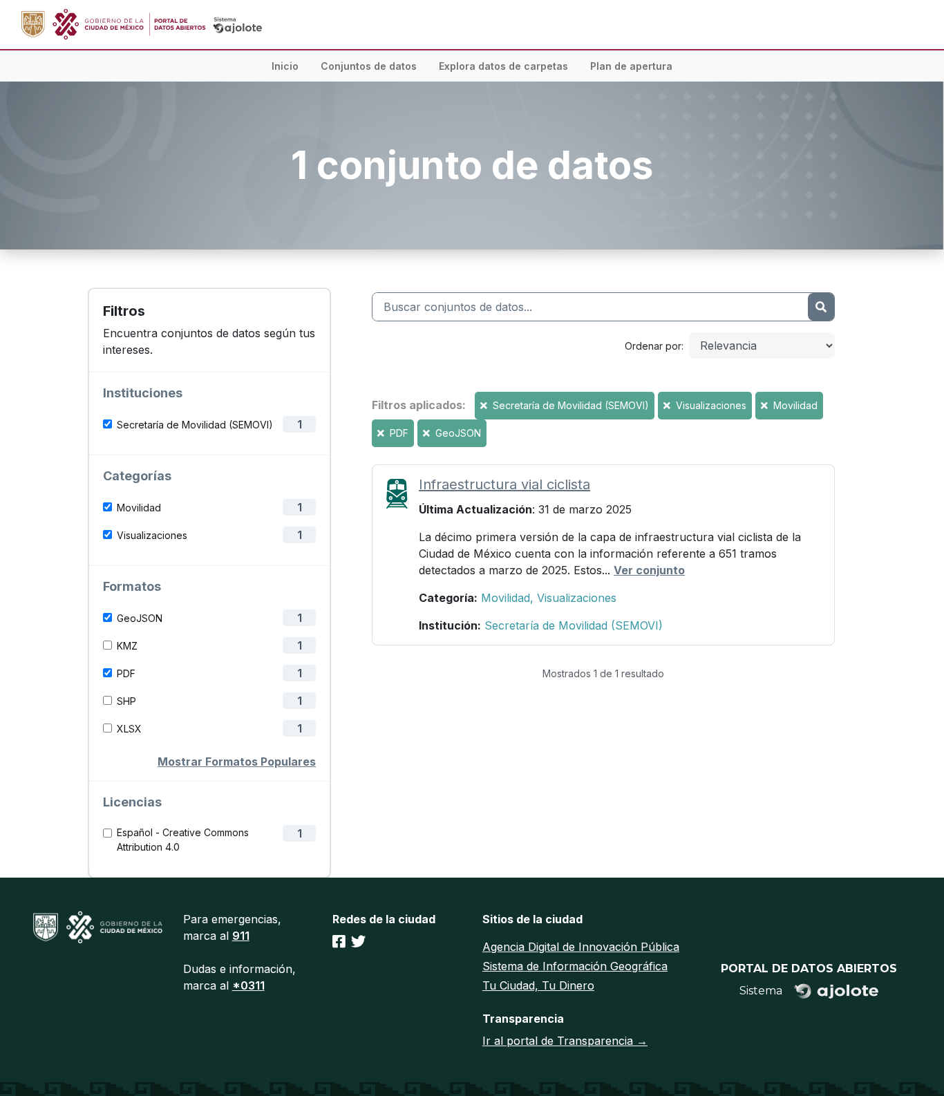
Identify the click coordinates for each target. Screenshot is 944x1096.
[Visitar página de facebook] (339, 941)
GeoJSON (139, 618)
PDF (126, 673)
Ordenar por (653, 346)
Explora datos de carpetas (503, 66)
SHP (126, 701)
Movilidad (139, 507)
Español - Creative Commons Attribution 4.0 (183, 839)
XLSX (129, 729)
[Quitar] (485, 405)
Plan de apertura (631, 66)
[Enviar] (821, 307)
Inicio (285, 66)
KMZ (127, 646)
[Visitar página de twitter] (358, 941)
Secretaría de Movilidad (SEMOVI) (195, 425)
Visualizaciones (152, 535)
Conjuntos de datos (369, 66)
